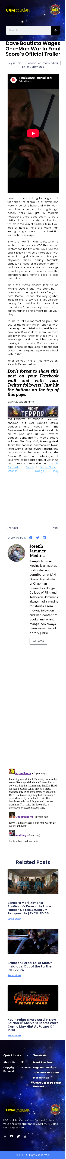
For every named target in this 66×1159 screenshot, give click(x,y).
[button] (33, 16)
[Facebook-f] (5, 1136)
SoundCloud (48, 467)
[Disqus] (33, 716)
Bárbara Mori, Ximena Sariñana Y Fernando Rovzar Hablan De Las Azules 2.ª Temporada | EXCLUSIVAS (31, 908)
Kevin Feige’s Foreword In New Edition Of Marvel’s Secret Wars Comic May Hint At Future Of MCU (33, 1024)
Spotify (30, 467)
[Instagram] (25, 1136)
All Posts (38, 641)
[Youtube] (11, 1136)
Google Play (46, 471)
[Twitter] (18, 1136)
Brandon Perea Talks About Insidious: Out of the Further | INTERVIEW (31, 966)
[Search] (55, 30)
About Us (9, 1062)
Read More (14, 919)
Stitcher (12, 471)
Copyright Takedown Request (17, 1069)
